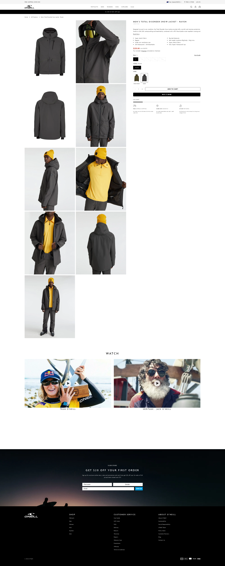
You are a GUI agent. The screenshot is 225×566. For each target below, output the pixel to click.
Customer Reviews (163, 534)
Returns (116, 530)
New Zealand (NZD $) (174, 2)
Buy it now (166, 94)
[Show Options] (141, 484)
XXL (163, 59)
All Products (34, 17)
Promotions (117, 543)
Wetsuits (71, 518)
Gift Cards (117, 521)
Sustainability (162, 521)
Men (70, 521)
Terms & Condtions (119, 549)
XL (156, 59)
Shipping (143, 51)
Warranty (116, 534)
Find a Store (161, 530)
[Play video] (68, 383)
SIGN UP (139, 488)
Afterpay (116, 546)
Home (26, 17)
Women (71, 524)
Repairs (116, 537)
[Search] (191, 7)
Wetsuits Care (118, 540)
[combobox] (127, 484)
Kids (70, 527)
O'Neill (31, 559)
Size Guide (197, 55)
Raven (137, 67)
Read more (136, 34)
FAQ (115, 524)
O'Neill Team (162, 527)
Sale (70, 534)
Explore (71, 530)
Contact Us (161, 540)
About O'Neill (162, 518)
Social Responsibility (164, 524)
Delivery (116, 527)
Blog (159, 537)
